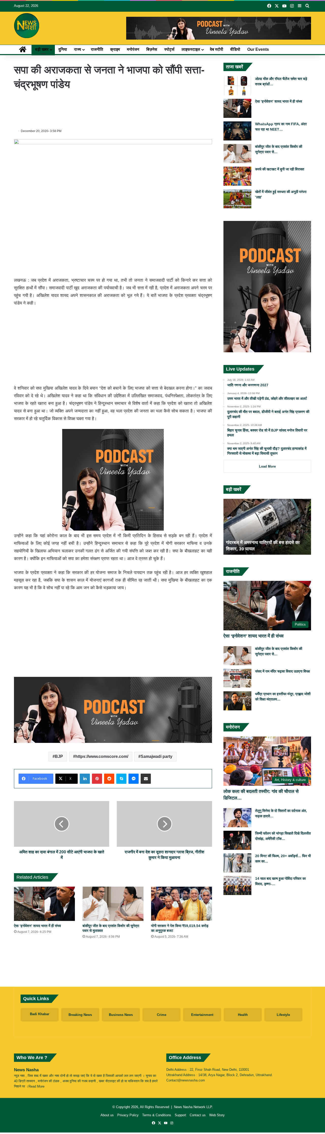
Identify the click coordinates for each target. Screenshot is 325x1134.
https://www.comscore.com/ (101, 756)
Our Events (258, 49)
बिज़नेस (151, 49)
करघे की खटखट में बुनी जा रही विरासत (279, 169)
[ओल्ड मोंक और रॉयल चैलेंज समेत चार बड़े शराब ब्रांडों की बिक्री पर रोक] (237, 85)
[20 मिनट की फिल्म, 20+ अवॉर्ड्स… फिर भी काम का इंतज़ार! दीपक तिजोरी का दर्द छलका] (237, 862)
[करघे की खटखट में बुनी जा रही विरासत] (237, 176)
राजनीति (97, 49)
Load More (267, 466)
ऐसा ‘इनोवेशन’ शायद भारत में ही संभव (37, 926)
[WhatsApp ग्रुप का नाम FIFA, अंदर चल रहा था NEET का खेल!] (237, 130)
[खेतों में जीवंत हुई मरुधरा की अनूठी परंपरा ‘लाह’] (237, 198)
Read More (36, 1086)
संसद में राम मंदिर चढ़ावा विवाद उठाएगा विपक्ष (282, 671)
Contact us (198, 1115)
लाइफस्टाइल (191, 49)
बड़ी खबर (41, 49)
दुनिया (62, 49)
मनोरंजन (133, 49)
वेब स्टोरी (216, 49)
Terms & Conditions (156, 1115)
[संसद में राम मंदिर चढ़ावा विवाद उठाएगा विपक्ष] (237, 678)
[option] (267, 527)
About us (107, 1115)
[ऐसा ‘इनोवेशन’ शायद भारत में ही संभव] (44, 904)
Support (180, 1115)
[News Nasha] (26, 25)
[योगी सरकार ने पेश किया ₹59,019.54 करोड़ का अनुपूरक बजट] (181, 904)
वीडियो (235, 49)
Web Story (217, 1115)
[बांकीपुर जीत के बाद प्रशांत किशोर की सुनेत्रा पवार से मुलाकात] (113, 904)
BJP (59, 756)
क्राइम (115, 49)
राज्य (77, 49)
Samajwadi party (156, 756)
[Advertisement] (113, 108)
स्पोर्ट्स (169, 49)
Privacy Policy (128, 1115)
